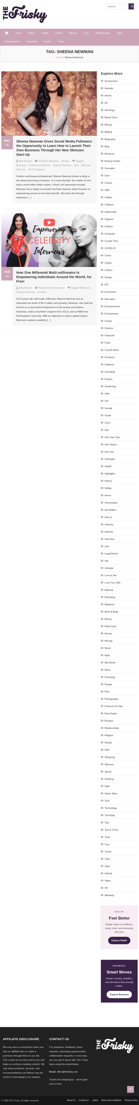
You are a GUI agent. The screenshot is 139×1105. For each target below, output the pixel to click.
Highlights (110, 473)
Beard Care (111, 117)
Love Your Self (112, 582)
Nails (107, 655)
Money (108, 619)
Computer (110, 233)
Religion (109, 735)
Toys (107, 844)
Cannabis (110, 168)
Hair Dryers (111, 444)
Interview (109, 539)
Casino (108, 182)
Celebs (59, 33)
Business (54, 161)
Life (106, 560)
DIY (106, 284)
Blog (107, 146)
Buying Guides (112, 161)
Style (119, 33)
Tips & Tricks (111, 829)
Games (108, 379)
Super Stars (111, 793)
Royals (47, 41)
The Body (110, 815)
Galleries (109, 364)
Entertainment (12, 41)
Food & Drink (112, 350)
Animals (109, 88)
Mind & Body (111, 611)
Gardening (110, 386)
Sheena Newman (62, 165)
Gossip (108, 408)
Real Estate (111, 713)
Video (108, 880)
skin (76, 165)
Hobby (108, 488)
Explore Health (119, 940)
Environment (111, 313)
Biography (110, 139)
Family (108, 321)
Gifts (107, 393)
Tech (107, 800)
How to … (110, 517)
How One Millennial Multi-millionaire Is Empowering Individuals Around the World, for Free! (54, 277)
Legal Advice (111, 553)
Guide (108, 415)
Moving (108, 640)
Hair (107, 430)
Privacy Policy (131, 1100)
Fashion (109, 328)
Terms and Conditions (111, 1100)
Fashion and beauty (39, 165)
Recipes (109, 720)
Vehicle (108, 873)
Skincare (109, 764)
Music (108, 648)
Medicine (109, 604)
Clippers (109, 219)
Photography (111, 699)
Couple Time (111, 241)
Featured (109, 335)
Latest (95, 1100)
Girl (106, 400)
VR (106, 888)
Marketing (110, 597)
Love (86, 33)
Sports (108, 771)
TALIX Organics (36, 169)
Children (109, 204)
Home (18, 33)
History (108, 480)
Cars (107, 175)
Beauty (108, 124)
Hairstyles (110, 459)
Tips (107, 822)
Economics (110, 291)
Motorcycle (110, 626)
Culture (108, 270)
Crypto (108, 262)
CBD (107, 190)
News (32, 33)
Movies (73, 33)
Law (107, 546)
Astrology (110, 110)
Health (44, 33)
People (65, 161)
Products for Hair (114, 706)
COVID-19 (110, 248)
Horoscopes (111, 502)
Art (106, 102)
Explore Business (119, 994)
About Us (71, 1100)
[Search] (131, 6)
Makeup (109, 590)
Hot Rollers (110, 510)
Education (110, 299)
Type (107, 858)
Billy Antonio (25, 161)
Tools (107, 837)
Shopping (110, 757)
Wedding (109, 895)
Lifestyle (109, 568)
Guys (107, 422)
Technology (111, 808)
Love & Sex (111, 575)
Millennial (85, 287)
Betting (108, 132)
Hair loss (109, 451)
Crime (108, 255)
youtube (41, 292)
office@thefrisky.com (67, 1072)
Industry (109, 524)
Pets (107, 691)
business (21, 165)
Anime (108, 95)
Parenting (32, 41)
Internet (109, 531)
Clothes (109, 226)
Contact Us (84, 1100)
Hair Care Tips (112, 437)
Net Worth (110, 662)
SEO (107, 749)
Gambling (110, 371)
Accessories (111, 81)
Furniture (109, 357)
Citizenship (110, 211)
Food (107, 342)
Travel (61, 41)
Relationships (103, 33)
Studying (109, 779)
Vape (107, 866)
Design (108, 277)
